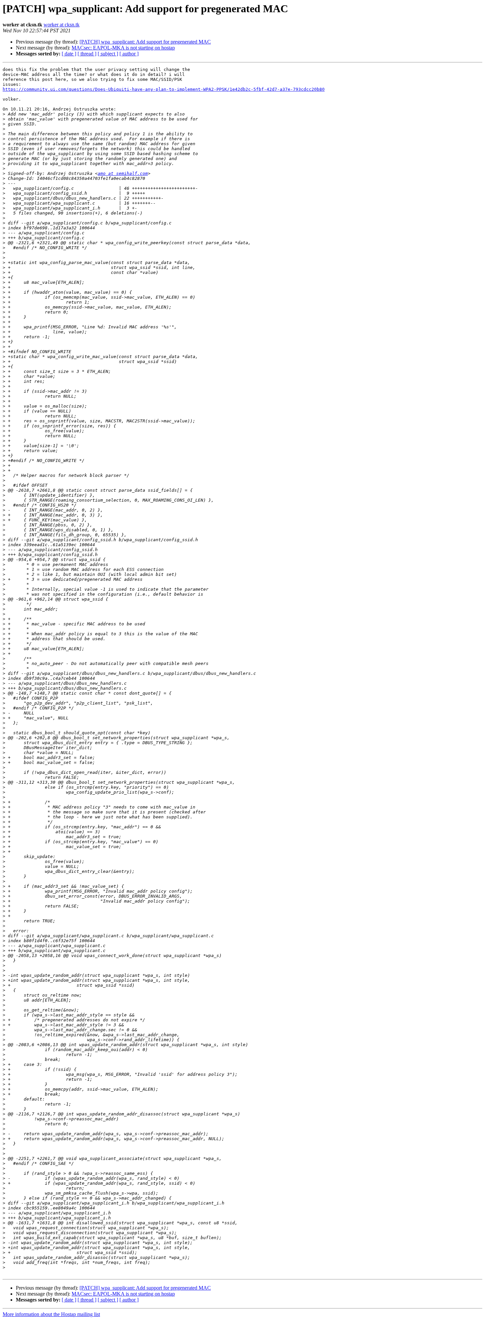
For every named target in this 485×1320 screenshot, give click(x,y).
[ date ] (69, 53)
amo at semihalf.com (123, 173)
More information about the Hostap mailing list (51, 1314)
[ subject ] (108, 53)
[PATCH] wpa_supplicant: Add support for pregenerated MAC (145, 42)
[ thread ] (87, 53)
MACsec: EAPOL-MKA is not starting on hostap (123, 47)
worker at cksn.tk (62, 24)
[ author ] (129, 53)
